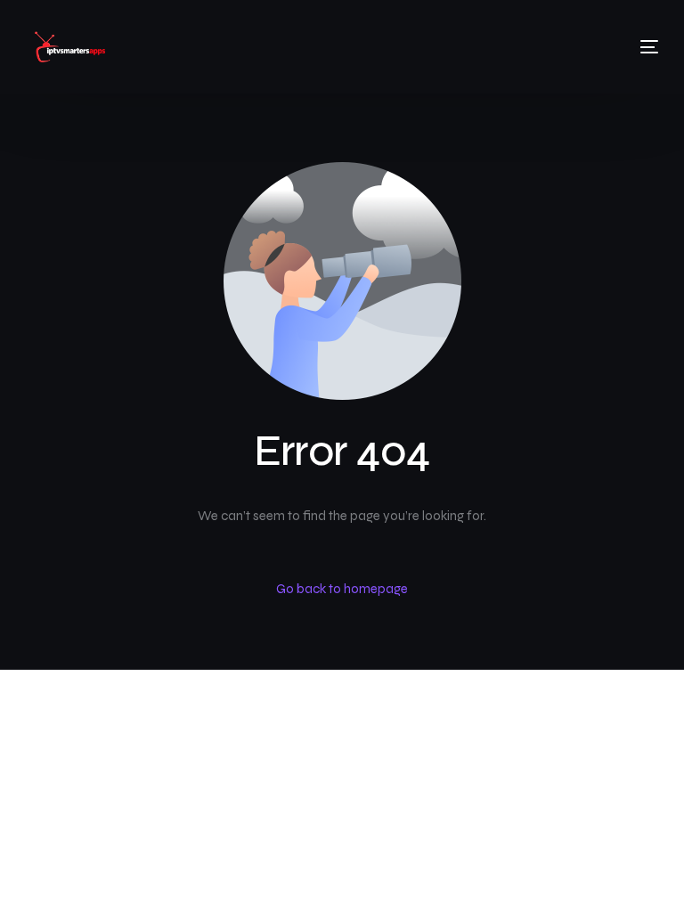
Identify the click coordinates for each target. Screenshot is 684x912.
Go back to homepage (342, 589)
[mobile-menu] (627, 47)
